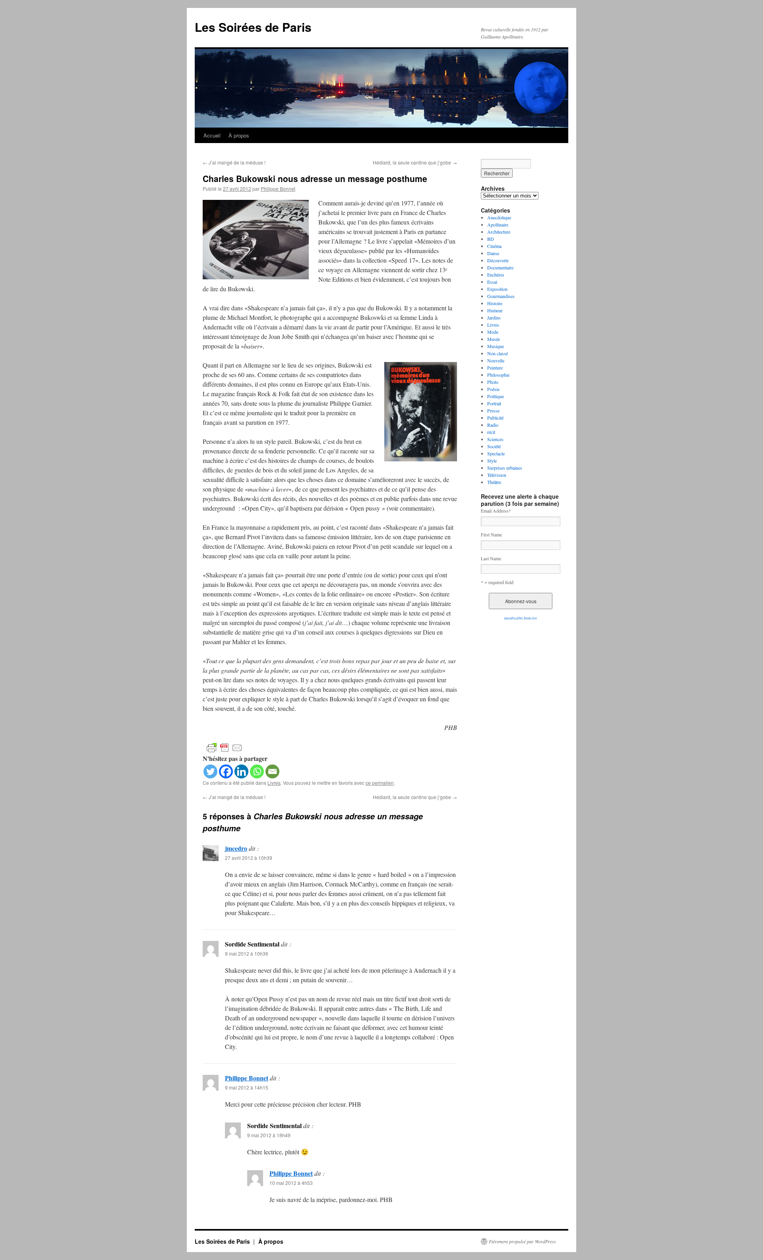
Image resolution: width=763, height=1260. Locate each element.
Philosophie (498, 375)
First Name (491, 534)
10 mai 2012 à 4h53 (291, 1182)
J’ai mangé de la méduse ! (234, 162)
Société (494, 446)
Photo (492, 382)
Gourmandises (501, 296)
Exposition (497, 289)
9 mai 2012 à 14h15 (246, 1087)
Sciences (495, 439)
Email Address (496, 510)
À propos (239, 135)
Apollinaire (497, 224)
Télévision (496, 475)
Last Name (491, 558)
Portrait (494, 403)
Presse (493, 410)
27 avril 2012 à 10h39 (248, 857)
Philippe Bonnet (278, 188)
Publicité (495, 417)
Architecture (498, 231)
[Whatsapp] (257, 771)
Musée (493, 339)
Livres (274, 782)
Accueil (212, 135)
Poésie (493, 389)
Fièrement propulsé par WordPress (522, 1241)
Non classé (497, 353)
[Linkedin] (241, 771)
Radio (492, 425)
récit (491, 432)
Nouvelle (495, 360)
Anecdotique (499, 217)
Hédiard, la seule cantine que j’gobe (415, 162)
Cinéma (494, 246)
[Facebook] (226, 771)
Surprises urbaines (504, 468)
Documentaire (500, 267)
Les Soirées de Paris (253, 26)
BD (490, 239)
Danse (493, 253)
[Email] (272, 771)
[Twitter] (210, 771)
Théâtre (494, 482)
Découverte (498, 260)
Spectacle (496, 453)
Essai (492, 282)
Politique (495, 396)
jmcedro (236, 848)
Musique (495, 346)
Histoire (494, 303)
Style (492, 460)
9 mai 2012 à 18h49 (268, 1135)
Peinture (495, 367)
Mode (492, 332)
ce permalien (380, 782)
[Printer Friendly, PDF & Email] (224, 747)
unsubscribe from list (520, 618)
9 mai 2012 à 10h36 (246, 953)
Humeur (495, 310)
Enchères (495, 274)
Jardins (494, 317)
